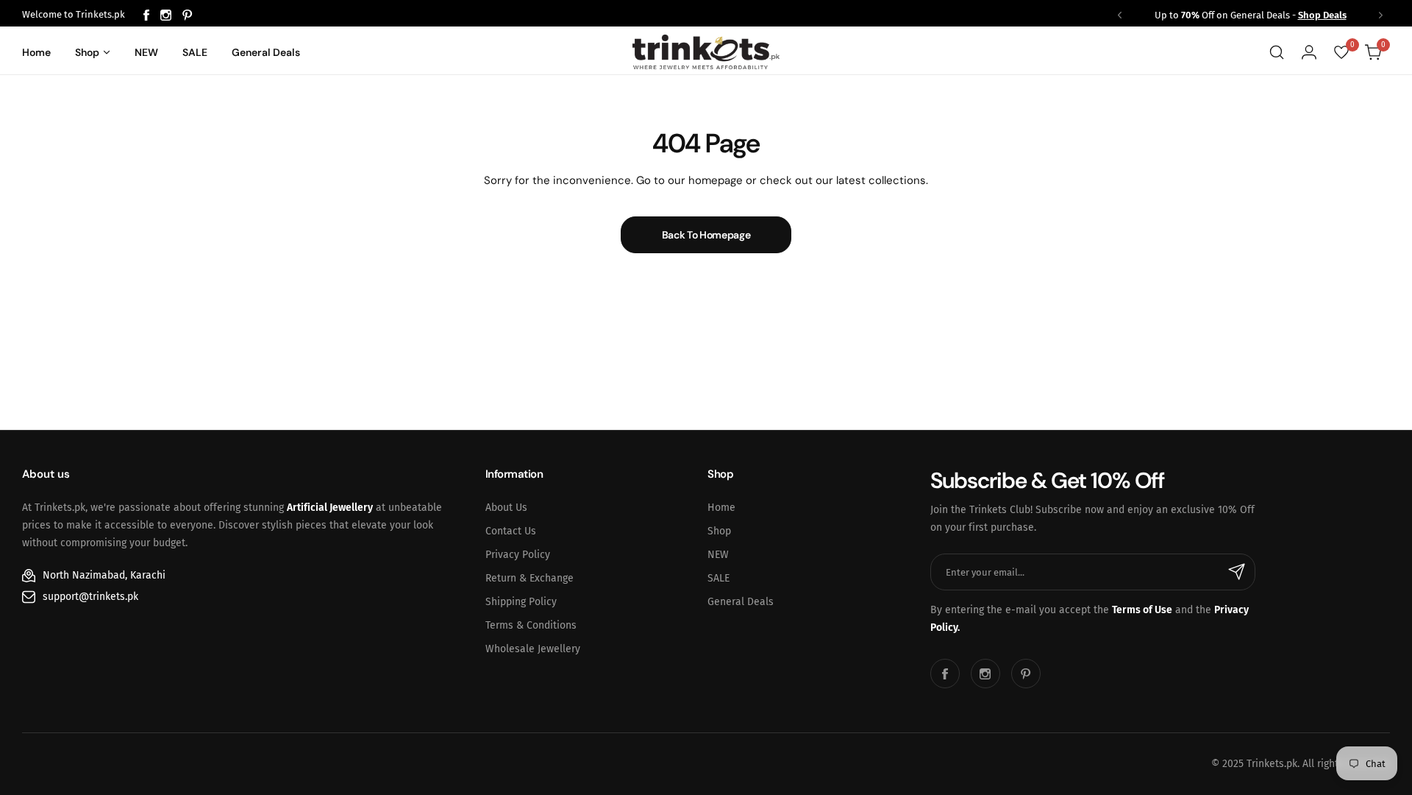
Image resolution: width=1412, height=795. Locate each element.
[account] (1309, 52)
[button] (1120, 15)
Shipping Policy (521, 602)
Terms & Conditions (531, 625)
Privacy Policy (517, 554)
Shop (719, 531)
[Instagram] (165, 15)
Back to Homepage (706, 234)
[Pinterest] (187, 15)
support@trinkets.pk (90, 596)
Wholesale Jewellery (532, 649)
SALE (718, 578)
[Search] (1277, 52)
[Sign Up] (1237, 572)
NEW (718, 554)
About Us (506, 507)
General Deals (740, 602)
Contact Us (510, 531)
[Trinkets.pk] (706, 52)
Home (721, 507)
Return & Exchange (529, 578)
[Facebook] (146, 15)
